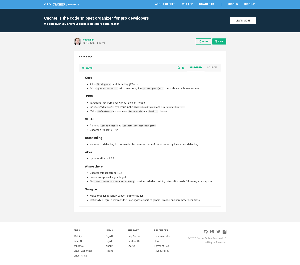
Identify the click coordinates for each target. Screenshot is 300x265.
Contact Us (134, 241)
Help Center (134, 236)
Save (219, 41)
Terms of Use (161, 246)
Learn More (242, 20)
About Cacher (165, 4)
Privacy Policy (161, 250)
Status (131, 246)
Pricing (109, 250)
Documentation (162, 236)
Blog (156, 241)
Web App (187, 4)
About (109, 246)
